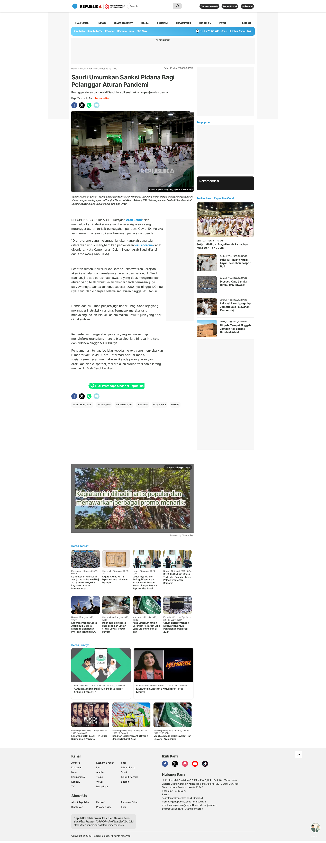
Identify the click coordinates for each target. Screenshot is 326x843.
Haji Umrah (82, 23)
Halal (145, 23)
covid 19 (175, 404)
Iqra (98, 767)
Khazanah (76, 767)
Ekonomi (162, 23)
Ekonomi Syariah (105, 762)
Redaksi (100, 802)
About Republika (80, 802)
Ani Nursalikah (102, 98)
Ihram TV (205, 23)
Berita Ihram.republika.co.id (103, 68)
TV (73, 786)
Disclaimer (77, 806)
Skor (123, 762)
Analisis (100, 772)
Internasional (78, 776)
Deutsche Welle (209, 6)
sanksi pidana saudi (82, 404)
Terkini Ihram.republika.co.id (215, 198)
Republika (79, 31)
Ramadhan (102, 786)
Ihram (83, 68)
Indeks (246, 23)
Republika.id (230, 6)
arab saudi (143, 404)
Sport (124, 772)
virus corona (143, 245)
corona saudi (103, 404)
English (125, 781)
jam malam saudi (124, 404)
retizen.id (247, 6)
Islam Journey (123, 23)
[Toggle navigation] (74, 6)
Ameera (75, 762)
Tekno (99, 776)
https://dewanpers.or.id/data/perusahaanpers (99, 824)
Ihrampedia (183, 23)
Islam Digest (127, 767)
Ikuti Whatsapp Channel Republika (119, 386)
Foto (222, 23)
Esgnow (75, 781)
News (102, 23)
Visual (99, 781)
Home (74, 68)
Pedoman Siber (129, 802)
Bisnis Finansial (129, 776)
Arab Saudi (133, 220)
